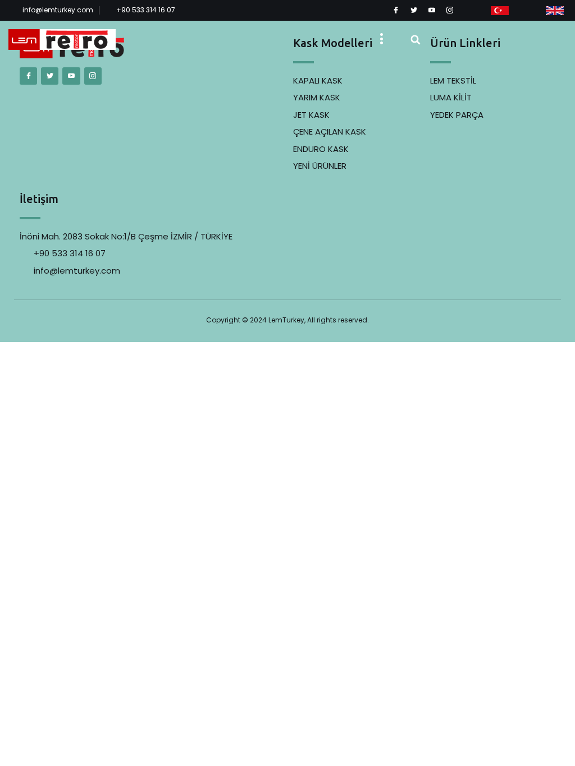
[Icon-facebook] (396, 10)
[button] (381, 39)
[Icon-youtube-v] (431, 10)
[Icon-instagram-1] (449, 10)
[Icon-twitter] (413, 10)
